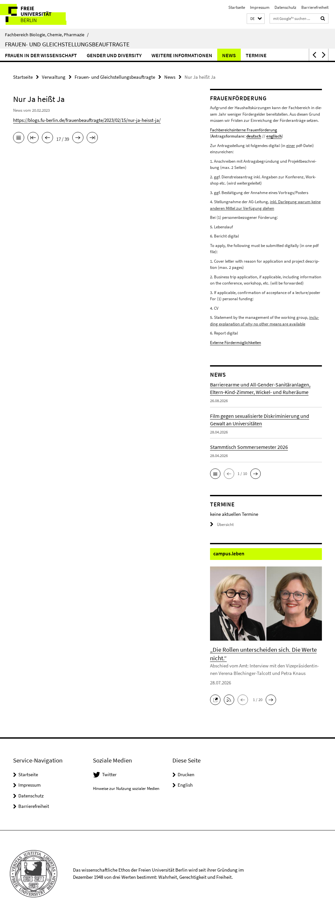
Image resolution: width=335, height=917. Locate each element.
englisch (274, 136)
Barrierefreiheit (314, 7)
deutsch (253, 136)
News (229, 55)
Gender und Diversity (114, 55)
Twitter (109, 774)
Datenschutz (285, 7)
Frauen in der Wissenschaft (41, 55)
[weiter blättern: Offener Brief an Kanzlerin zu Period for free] (77, 138)
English (185, 785)
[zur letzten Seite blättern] (92, 138)
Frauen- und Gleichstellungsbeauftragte (67, 44)
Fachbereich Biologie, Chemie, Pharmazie (47, 34)
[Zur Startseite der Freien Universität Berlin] (43, 14)
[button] (256, 18)
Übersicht (225, 524)
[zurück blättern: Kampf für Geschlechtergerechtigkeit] (47, 138)
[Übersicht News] (18, 138)
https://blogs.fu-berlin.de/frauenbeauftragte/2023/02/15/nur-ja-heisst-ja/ (87, 120)
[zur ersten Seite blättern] (33, 138)
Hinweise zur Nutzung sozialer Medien (126, 788)
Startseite (236, 7)
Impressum (260, 7)
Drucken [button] (186, 774)
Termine (256, 55)
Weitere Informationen (181, 55)
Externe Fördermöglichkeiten (235, 342)
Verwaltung (53, 77)
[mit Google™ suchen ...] (323, 18)
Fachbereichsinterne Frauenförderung (243, 130)
